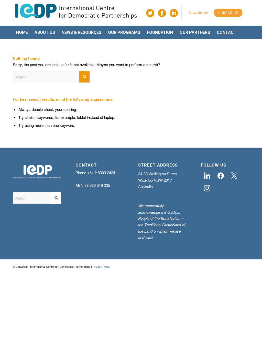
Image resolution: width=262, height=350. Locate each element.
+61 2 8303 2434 (101, 172)
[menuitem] (22, 32)
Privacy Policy (101, 266)
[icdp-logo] (76, 13)
